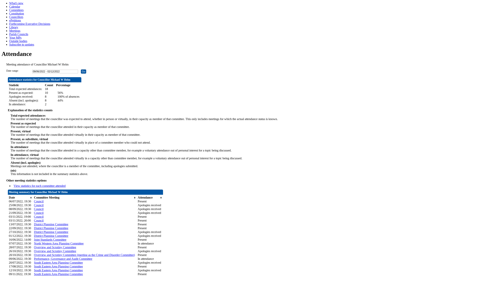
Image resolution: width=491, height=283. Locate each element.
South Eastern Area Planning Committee (58, 262)
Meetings (14, 30)
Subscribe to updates (21, 44)
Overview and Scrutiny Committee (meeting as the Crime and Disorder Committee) (84, 255)
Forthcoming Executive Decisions (29, 23)
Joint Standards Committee (50, 239)
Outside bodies (18, 41)
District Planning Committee (51, 224)
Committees (16, 10)
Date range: (12, 70)
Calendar (14, 6)
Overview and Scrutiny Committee (55, 247)
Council (39, 201)
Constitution (16, 13)
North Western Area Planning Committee (59, 243)
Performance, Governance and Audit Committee (63, 258)
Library (13, 27)
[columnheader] (20, 198)
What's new (16, 3)
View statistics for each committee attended (40, 185)
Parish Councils (18, 34)
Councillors (16, 17)
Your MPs (15, 37)
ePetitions (15, 20)
